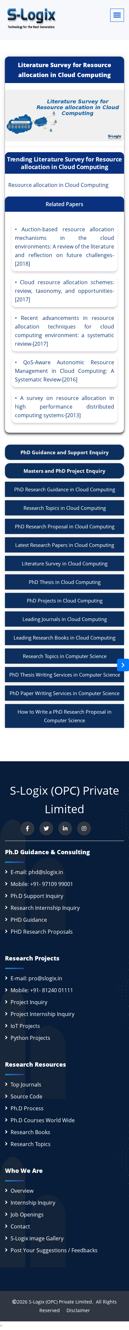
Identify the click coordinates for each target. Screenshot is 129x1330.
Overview (22, 1190)
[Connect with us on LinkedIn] (65, 828)
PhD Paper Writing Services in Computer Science (64, 693)
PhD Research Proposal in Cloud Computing (64, 526)
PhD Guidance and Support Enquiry (65, 452)
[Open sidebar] (123, 665)
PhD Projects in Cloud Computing (65, 600)
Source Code (26, 1096)
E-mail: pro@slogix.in (36, 978)
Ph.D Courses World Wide (43, 1120)
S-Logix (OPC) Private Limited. (61, 1302)
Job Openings (27, 1214)
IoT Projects (25, 1026)
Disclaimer (75, 1310)
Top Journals (26, 1084)
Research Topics (31, 1144)
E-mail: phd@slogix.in (37, 872)
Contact (20, 1226)
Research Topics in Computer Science (65, 656)
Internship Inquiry (33, 1202)
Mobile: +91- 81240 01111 (42, 990)
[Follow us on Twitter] (46, 828)
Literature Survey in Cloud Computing (65, 563)
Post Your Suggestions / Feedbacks (54, 1250)
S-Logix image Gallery (37, 1238)
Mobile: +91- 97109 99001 (42, 884)
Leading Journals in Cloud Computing (64, 619)
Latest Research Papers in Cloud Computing (64, 545)
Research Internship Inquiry (45, 907)
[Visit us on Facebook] (27, 828)
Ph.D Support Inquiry (37, 896)
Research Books (30, 1132)
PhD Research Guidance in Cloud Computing (64, 489)
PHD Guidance (29, 919)
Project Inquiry (29, 1002)
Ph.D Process (27, 1108)
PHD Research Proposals (42, 931)
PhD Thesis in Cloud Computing (65, 582)
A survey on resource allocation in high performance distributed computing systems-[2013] (64, 406)
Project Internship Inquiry (42, 1014)
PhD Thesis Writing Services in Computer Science (64, 674)
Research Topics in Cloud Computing (64, 508)
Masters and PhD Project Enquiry (64, 470)
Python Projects (30, 1038)
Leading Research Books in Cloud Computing (64, 637)
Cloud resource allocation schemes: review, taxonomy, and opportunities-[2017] (64, 291)
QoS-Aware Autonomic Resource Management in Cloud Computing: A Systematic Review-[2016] (64, 371)
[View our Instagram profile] (84, 828)
